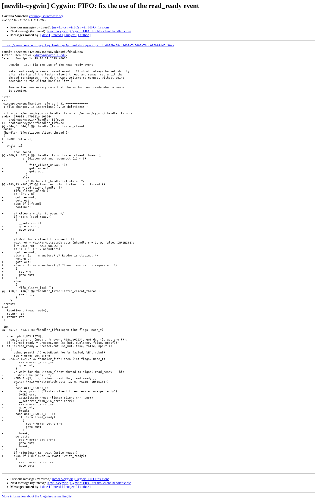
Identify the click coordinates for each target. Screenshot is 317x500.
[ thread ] (57, 35)
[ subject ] (70, 35)
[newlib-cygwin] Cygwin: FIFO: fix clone (80, 27)
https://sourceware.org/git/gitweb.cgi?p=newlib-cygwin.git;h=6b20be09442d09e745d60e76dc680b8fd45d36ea (88, 45)
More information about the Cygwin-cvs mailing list (37, 496)
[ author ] (84, 35)
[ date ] (45, 35)
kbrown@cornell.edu (50, 55)
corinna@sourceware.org (46, 16)
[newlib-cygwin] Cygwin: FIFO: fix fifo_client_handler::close (89, 31)
